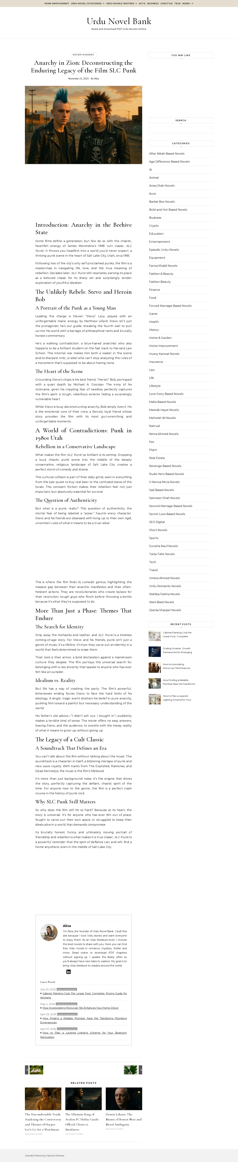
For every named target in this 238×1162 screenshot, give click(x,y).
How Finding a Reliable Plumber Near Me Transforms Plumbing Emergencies (83, 1020)
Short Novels (158, 530)
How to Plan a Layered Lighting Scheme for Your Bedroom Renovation (83, 1035)
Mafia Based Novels (162, 402)
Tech (177, 3)
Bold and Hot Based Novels (168, 209)
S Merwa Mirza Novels (164, 482)
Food (152, 297)
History (154, 330)
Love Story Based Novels (166, 394)
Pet (151, 442)
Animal (154, 177)
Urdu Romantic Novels (66, 1004)
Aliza (96, 78)
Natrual (154, 426)
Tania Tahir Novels (162, 554)
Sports (153, 538)
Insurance (156, 362)
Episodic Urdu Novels (164, 249)
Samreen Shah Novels (164, 498)
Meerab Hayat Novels (164, 410)
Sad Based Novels (161, 490)
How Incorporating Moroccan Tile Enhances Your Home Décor (80, 1007)
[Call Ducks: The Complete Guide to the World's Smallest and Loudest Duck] (33, 1069)
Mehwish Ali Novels (162, 418)
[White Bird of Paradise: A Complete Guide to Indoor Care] (134, 1069)
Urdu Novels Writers (120, 3)
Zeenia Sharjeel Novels (165, 610)
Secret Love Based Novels (167, 514)
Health (154, 321)
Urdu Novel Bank (119, 21)
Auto (142, 3)
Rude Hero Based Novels (166, 474)
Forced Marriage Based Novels (170, 305)
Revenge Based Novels (165, 466)
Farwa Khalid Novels (163, 265)
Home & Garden (160, 338)
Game (153, 313)
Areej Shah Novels (161, 185)
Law (152, 370)
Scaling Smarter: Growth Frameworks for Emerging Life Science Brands (177, 650)
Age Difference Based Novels (169, 161)
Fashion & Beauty (161, 273)
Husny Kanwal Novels (164, 354)
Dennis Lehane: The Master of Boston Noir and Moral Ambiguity (124, 1119)
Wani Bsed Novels (161, 602)
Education (156, 233)
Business (153, 3)
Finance (154, 289)
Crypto (154, 225)
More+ (186, 3)
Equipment (157, 257)
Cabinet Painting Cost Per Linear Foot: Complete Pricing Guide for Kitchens (83, 995)
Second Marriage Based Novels (170, 506)
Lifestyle (167, 3)
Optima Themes (55, 1155)
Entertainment (83, 54)
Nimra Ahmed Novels (163, 434)
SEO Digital (157, 522)
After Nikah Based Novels (166, 153)
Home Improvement (57, 3)
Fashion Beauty (160, 281)
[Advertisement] (83, 194)
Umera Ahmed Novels (164, 578)
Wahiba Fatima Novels (164, 594)
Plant (153, 450)
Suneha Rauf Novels (163, 546)
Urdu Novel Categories (86, 3)
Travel (153, 570)
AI (150, 169)
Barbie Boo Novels (162, 201)
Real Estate (157, 458)
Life (151, 378)
